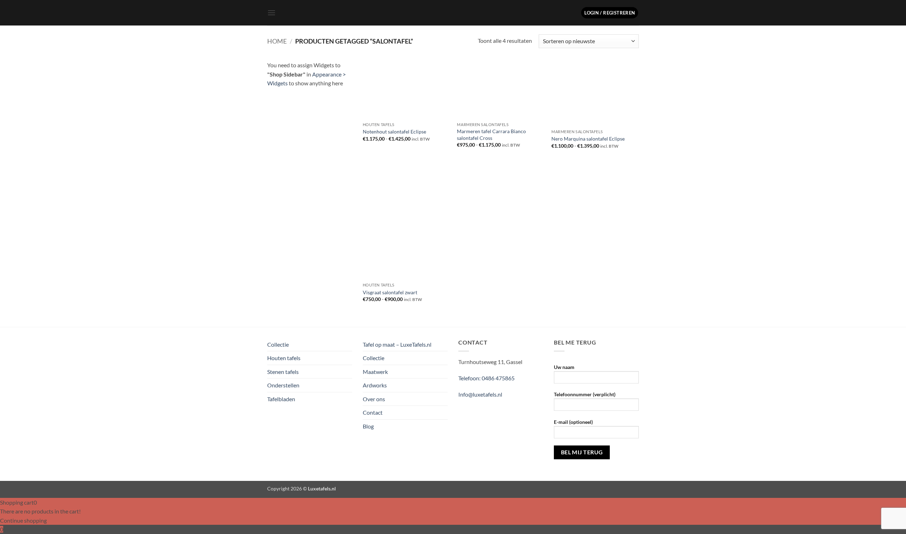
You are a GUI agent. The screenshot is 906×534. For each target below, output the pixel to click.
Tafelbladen (281, 399)
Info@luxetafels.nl (480, 394)
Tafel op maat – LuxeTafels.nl (397, 344)
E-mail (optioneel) (573, 422)
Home (277, 41)
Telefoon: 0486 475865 (486, 378)
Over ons (374, 399)
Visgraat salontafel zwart (390, 292)
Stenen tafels (283, 371)
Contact (373, 412)
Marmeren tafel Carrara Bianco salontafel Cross (491, 134)
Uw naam (564, 367)
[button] (271, 12)
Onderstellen (283, 385)
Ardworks (375, 385)
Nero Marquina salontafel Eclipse (588, 139)
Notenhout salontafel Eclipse (394, 132)
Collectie (278, 344)
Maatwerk (375, 371)
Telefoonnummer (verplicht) (584, 394)
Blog (368, 426)
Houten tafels (283, 357)
